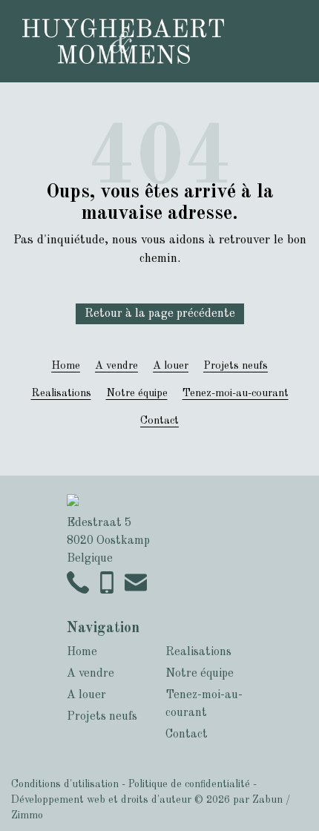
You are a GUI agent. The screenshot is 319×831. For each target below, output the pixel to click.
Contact (159, 421)
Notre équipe (137, 393)
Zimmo (27, 815)
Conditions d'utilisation (65, 784)
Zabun (267, 800)
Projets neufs (235, 366)
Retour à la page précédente (160, 314)
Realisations (61, 393)
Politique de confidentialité (189, 784)
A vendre (116, 366)
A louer (170, 366)
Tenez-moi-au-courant (235, 393)
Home (65, 366)
